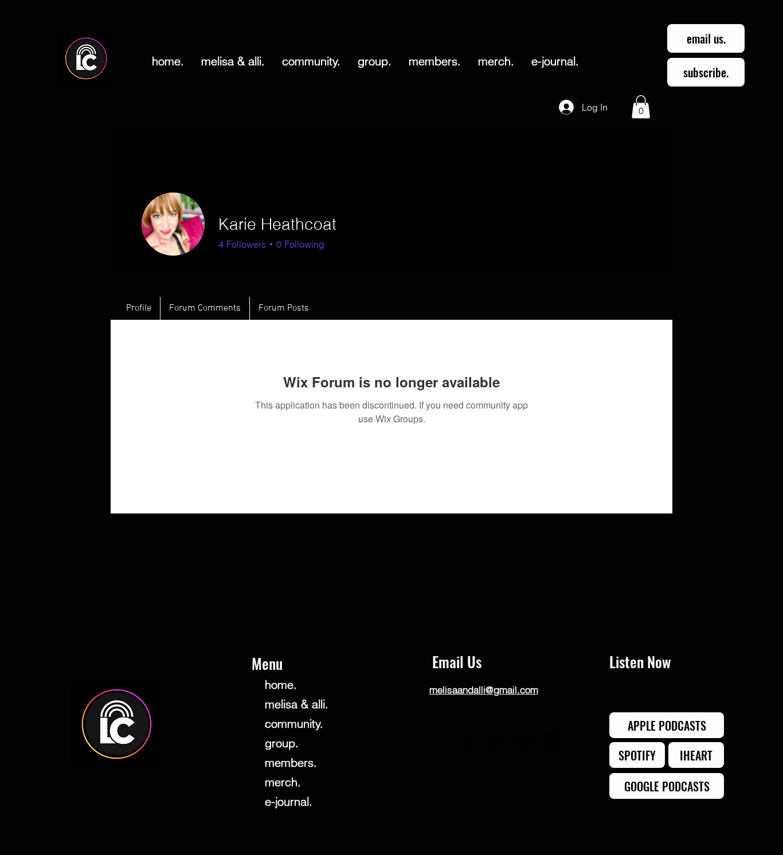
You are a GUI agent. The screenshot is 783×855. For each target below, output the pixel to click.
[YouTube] (523, 741)
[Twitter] (494, 741)
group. (282, 743)
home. (281, 684)
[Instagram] (552, 741)
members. (291, 762)
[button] (641, 107)
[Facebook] (464, 741)
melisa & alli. (296, 704)
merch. (283, 782)
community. (294, 723)
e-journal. (288, 801)
